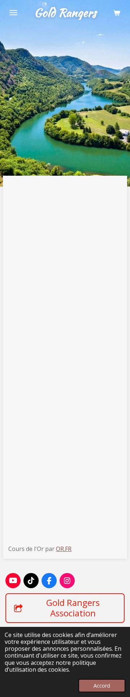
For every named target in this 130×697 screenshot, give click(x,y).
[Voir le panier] (117, 12)
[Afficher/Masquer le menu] (13, 12)
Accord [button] (102, 685)
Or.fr (64, 549)
